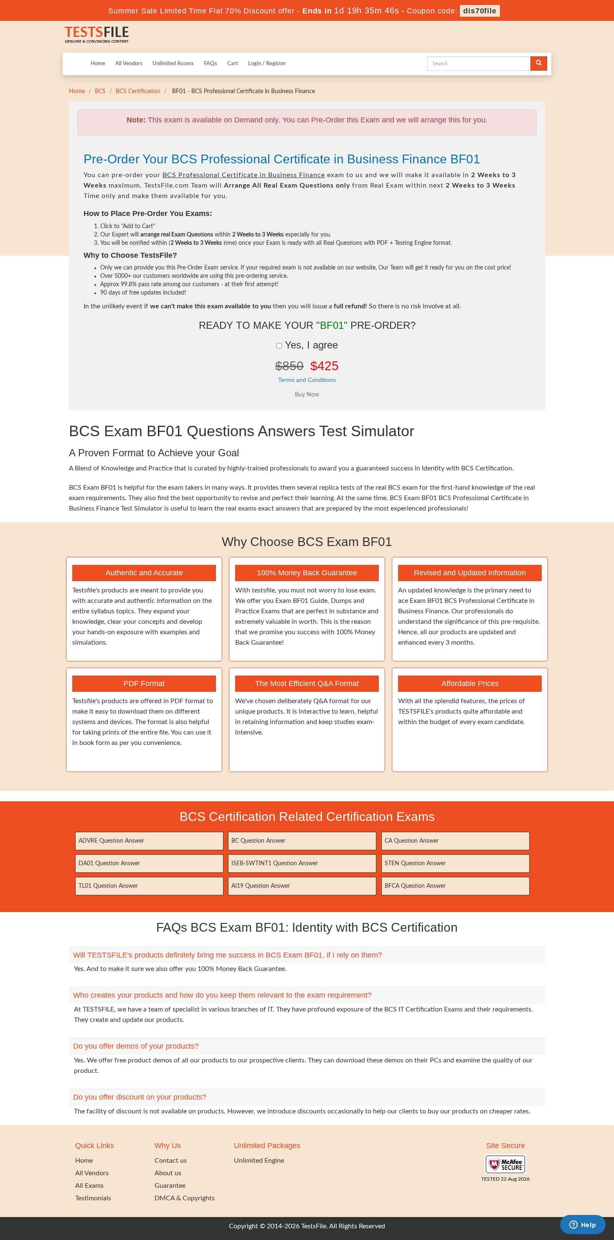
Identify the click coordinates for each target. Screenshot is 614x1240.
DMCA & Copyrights (185, 1198)
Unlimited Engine (259, 1160)
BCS (100, 91)
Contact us (171, 1160)
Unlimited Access (173, 63)
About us (168, 1173)
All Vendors (128, 63)
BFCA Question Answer (415, 886)
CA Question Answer (412, 841)
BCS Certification (138, 91)
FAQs (210, 63)
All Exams (89, 1185)
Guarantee (170, 1185)
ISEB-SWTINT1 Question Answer (274, 863)
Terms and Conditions (307, 379)
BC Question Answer (258, 841)
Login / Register (267, 63)
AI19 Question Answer (260, 886)
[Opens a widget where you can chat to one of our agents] (583, 1225)
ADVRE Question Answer (111, 841)
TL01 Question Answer (108, 886)
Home (98, 63)
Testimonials (93, 1198)
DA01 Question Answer (109, 863)
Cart (232, 63)
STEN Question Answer (415, 863)
